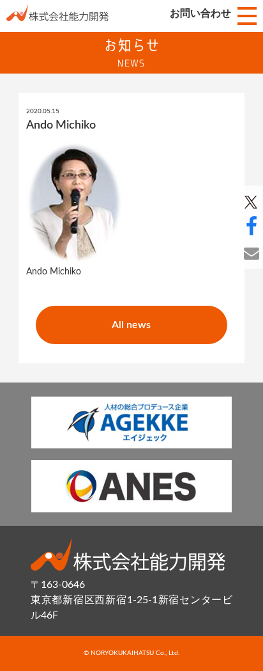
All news (131, 325)
